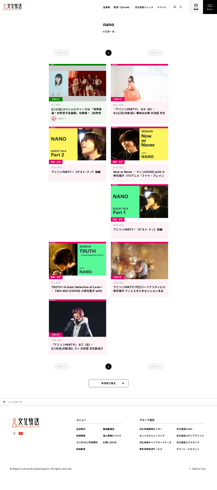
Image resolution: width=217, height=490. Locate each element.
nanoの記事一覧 (15, 401)
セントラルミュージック (152, 435)
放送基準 (80, 449)
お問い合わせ (110, 442)
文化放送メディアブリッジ (190, 435)
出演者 (106, 7)
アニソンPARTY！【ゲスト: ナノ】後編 (75, 172)
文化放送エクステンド (187, 442)
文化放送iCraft (184, 428)
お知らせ (56, 99)
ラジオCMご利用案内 (87, 442)
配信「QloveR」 (122, 7)
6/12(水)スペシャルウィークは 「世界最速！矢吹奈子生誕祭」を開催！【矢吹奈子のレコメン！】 (76, 113)
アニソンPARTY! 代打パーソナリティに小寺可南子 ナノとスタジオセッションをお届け (139, 291)
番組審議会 (108, 428)
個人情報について (112, 435)
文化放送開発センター (150, 428)
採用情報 (80, 435)
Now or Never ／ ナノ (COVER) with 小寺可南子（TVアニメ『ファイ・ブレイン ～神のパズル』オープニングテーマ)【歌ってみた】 (139, 177)
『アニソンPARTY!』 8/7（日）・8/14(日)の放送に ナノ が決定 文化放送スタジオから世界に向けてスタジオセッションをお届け (77, 350)
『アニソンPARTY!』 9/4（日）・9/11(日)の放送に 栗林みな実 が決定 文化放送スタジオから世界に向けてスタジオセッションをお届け (139, 114)
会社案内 (80, 428)
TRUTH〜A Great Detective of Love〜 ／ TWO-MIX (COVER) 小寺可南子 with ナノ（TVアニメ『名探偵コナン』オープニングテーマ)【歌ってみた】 (77, 292)
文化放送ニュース (144, 7)
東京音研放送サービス (150, 449)
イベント (161, 7)
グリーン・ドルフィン (187, 449)
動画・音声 (56, 161)
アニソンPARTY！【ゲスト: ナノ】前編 (137, 229)
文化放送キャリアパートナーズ (155, 442)
